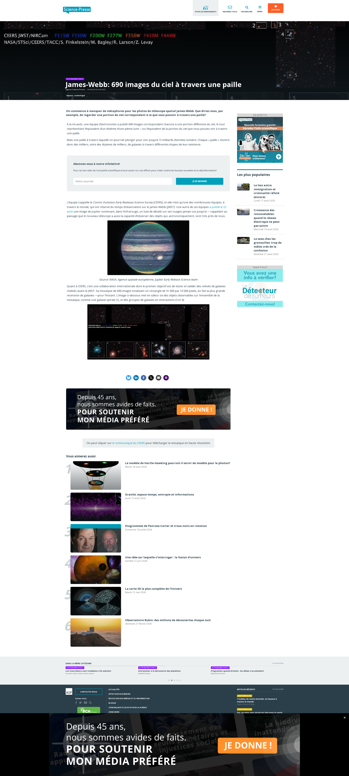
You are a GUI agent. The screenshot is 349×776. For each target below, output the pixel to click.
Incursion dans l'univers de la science (80, 673)
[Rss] (91, 702)
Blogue (112, 703)
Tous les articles (277, 663)
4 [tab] (177, 680)
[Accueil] (79, 10)
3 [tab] (174, 680)
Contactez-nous (88, 692)
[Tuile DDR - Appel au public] (260, 288)
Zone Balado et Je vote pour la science (128, 707)
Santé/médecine (244, 696)
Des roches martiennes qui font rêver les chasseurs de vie (167, 671)
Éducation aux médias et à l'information (129, 698)
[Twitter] (81, 702)
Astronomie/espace (74, 79)
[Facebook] (143, 377)
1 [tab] (169, 680)
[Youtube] (86, 702)
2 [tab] (171, 680)
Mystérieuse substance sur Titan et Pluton (232, 671)
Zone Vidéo (114, 712)
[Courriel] (158, 377)
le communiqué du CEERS (128, 443)
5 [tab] (180, 680)
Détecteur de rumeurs (119, 694)
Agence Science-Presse (75, 89)
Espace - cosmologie (76, 95)
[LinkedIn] (136, 377)
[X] (151, 377)
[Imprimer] (166, 377)
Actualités (114, 689)
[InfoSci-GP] (260, 139)
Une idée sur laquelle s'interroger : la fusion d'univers (92, 671)
